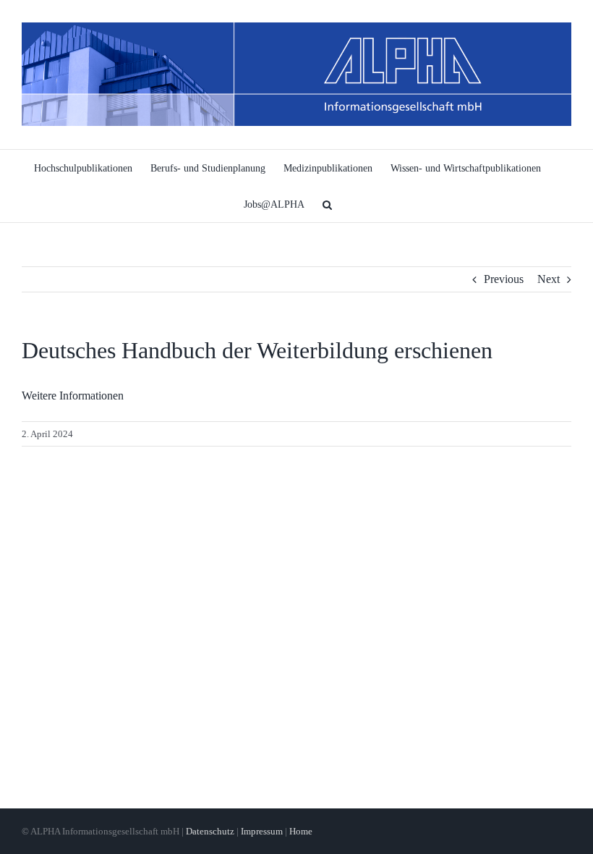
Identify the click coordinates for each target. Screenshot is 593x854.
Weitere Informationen (73, 395)
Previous (504, 279)
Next (548, 279)
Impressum (262, 831)
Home (300, 831)
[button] (327, 204)
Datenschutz (210, 831)
